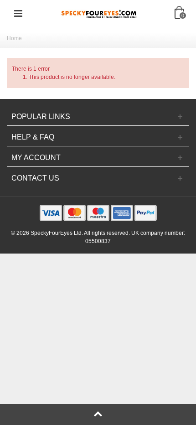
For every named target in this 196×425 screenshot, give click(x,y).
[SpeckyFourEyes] (99, 13)
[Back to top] (98, 414)
